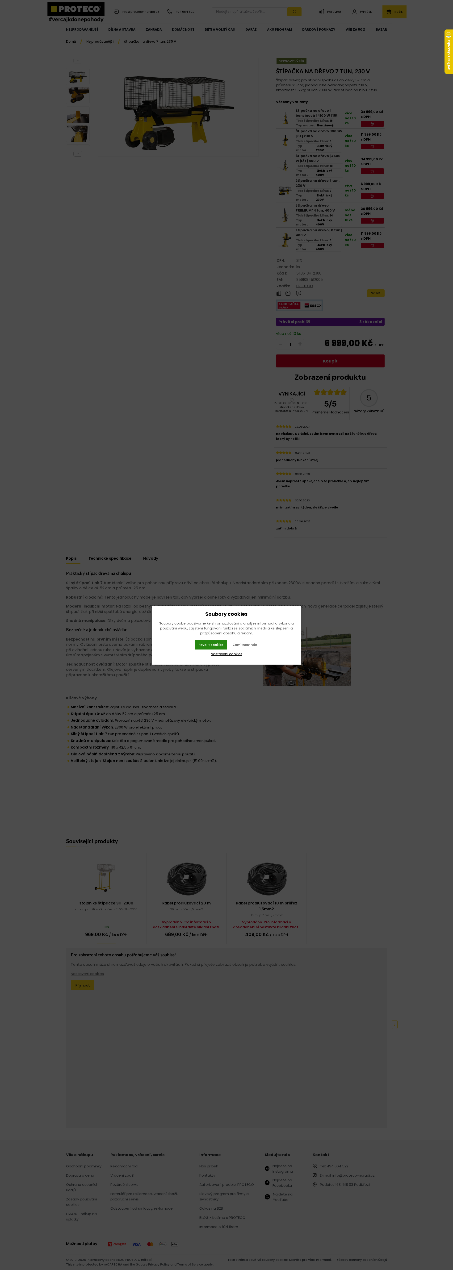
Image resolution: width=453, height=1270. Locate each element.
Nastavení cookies (226, 654)
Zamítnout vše (245, 645)
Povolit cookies (210, 645)
